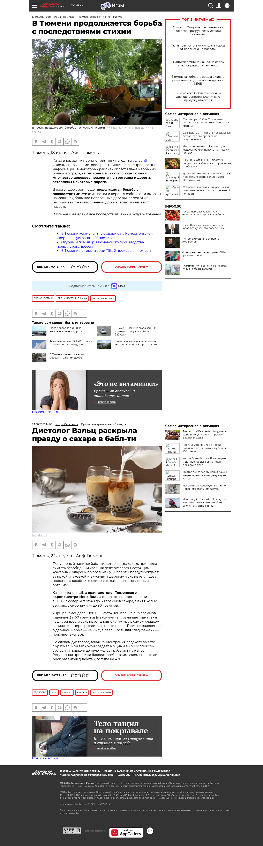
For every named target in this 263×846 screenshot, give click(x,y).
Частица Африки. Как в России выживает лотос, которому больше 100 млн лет (205, 448)
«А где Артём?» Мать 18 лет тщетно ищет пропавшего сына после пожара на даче (205, 462)
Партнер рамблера (95, 831)
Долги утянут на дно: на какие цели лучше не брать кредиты (204, 267)
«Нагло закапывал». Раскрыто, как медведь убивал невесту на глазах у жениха (206, 149)
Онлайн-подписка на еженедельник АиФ (86, 775)
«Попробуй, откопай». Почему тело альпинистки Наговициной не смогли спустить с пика (205, 502)
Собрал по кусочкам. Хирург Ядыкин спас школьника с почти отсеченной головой (207, 190)
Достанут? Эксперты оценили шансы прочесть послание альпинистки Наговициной (207, 177)
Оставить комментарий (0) (132, 267)
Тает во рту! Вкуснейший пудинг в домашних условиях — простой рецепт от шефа (205, 434)
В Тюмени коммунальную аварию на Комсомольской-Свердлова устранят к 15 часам (105, 236)
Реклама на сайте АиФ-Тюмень (80, 771)
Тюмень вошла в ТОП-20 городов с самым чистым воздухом (71, 343)
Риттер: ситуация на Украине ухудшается (200, 240)
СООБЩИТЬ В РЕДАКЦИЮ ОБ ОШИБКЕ (157, 775)
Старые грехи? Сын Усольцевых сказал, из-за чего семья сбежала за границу (206, 122)
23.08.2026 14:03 (42, 424)
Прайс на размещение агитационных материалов (137, 771)
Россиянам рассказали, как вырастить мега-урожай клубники (204, 213)
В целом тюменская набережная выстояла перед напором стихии (136, 343)
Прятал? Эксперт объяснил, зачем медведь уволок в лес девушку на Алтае (205, 475)
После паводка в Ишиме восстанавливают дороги (66, 329)
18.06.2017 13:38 (41, 16)
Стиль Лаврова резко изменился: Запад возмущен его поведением (203, 227)
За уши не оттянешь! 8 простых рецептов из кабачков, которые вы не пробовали (207, 163)
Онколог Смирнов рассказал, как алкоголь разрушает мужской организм (198, 31)
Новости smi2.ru (45, 412)
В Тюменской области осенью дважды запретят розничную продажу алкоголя (198, 97)
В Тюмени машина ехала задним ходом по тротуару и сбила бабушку (135, 331)
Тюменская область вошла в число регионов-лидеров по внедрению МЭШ (198, 80)
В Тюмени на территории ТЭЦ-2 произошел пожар (105, 251)
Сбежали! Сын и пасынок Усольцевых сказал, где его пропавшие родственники (207, 136)
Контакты (124, 775)
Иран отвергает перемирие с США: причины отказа (204, 254)
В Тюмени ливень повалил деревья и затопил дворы (67, 356)
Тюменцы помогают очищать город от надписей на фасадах (198, 47)
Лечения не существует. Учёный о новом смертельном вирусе (204, 487)
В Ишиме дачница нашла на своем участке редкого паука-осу (198, 63)
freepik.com (39, 535)
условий (140, 160)
